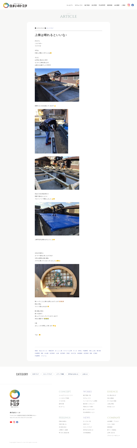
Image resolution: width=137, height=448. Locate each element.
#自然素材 (79, 353)
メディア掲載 (60, 374)
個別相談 (109, 427)
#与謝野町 (85, 350)
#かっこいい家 (58, 350)
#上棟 (57, 353)
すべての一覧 (87, 421)
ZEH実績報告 (87, 432)
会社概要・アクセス (113, 421)
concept (65, 391)
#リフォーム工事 (68, 350)
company (113, 417)
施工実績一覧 (87, 395)
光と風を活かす (111, 395)
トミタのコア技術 (64, 398)
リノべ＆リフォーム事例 (90, 401)
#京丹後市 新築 (88, 353)
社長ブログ (35, 374)
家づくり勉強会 (111, 430)
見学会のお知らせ (73, 374)
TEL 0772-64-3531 (15, 417)
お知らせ (85, 374)
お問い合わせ (111, 432)
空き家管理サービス (89, 412)
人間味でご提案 (63, 430)
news (86, 417)
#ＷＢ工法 (73, 353)
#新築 (36, 350)
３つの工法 (62, 401)
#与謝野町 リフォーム (40, 355)
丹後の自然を (63, 421)
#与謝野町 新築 (39, 353)
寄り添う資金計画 (64, 432)
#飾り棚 (99, 350)
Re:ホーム (62, 406)
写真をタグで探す (88, 406)
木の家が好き (63, 427)
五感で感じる (63, 424)
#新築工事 (51, 350)
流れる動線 (110, 398)
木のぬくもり (111, 406)
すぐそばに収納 (111, 401)
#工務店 (95, 353)
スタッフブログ (49, 28)
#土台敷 (46, 353)
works (87, 391)
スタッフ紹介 (111, 424)
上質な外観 (110, 403)
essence (112, 391)
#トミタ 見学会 (77, 350)
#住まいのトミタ (43, 350)
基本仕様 (61, 403)
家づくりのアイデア (89, 409)
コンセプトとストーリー (66, 395)
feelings (64, 417)
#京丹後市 (52, 353)
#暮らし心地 (92, 350)
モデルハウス (78, 5)
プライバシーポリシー (113, 435)
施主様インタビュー (89, 403)
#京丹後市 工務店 (65, 353)
